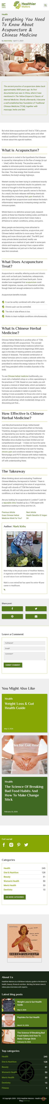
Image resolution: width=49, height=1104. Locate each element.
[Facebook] (4, 845)
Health (5, 14)
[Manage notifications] (43, 1099)
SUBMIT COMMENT (12, 665)
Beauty (24, 877)
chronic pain (7, 452)
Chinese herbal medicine (18, 376)
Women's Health (24, 881)
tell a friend (36, 615)
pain (30, 196)
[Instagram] (11, 845)
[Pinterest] (19, 845)
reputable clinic (9, 503)
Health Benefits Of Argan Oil (36, 515)
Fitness (24, 1088)
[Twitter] (26, 845)
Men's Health (24, 885)
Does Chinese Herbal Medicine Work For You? (12, 515)
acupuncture (31, 282)
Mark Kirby (8, 41)
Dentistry (24, 889)
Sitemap (27, 1101)
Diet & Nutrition (24, 872)
